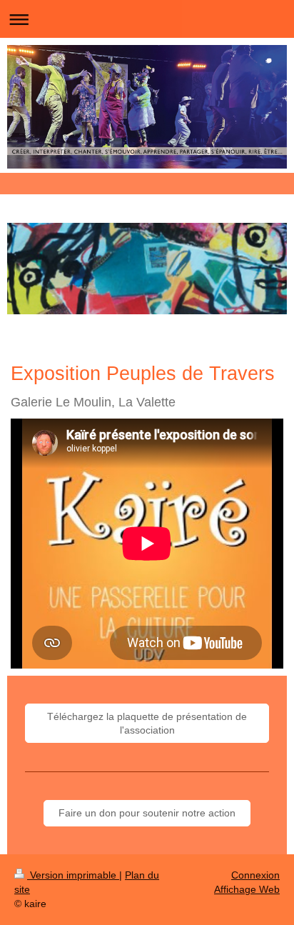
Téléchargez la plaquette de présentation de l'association (147, 723)
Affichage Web (247, 889)
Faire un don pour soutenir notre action (147, 813)
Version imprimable (73, 875)
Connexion (255, 875)
